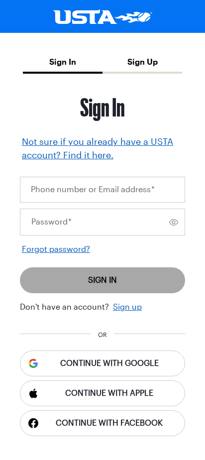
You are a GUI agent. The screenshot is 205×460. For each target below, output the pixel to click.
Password (51, 222)
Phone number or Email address (93, 189)
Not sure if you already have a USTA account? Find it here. (97, 148)
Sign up (127, 307)
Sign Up (142, 62)
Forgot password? (56, 249)
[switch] (174, 222)
